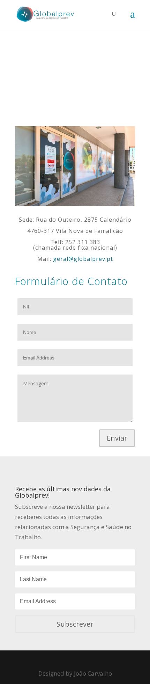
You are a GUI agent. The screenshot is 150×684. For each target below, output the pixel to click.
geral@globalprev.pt (83, 259)
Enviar (117, 438)
